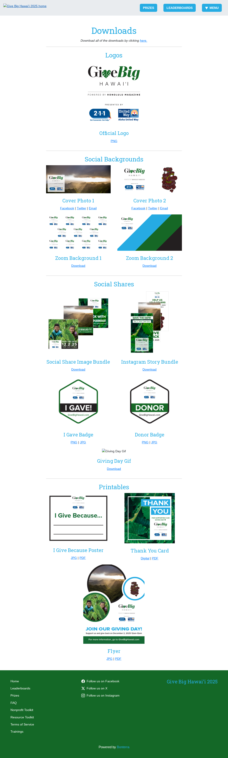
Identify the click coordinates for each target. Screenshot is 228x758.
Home (14, 681)
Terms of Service (22, 724)
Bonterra (123, 747)
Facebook (67, 208)
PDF (82, 558)
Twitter (81, 208)
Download (78, 265)
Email (93, 208)
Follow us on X (97, 688)
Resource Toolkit (22, 717)
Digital (145, 558)
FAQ (13, 703)
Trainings (16, 731)
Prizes (148, 8)
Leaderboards (180, 8)
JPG (83, 442)
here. (143, 40)
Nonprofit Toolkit (21, 710)
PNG (114, 141)
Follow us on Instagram (103, 695)
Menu (214, 8)
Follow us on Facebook (103, 681)
